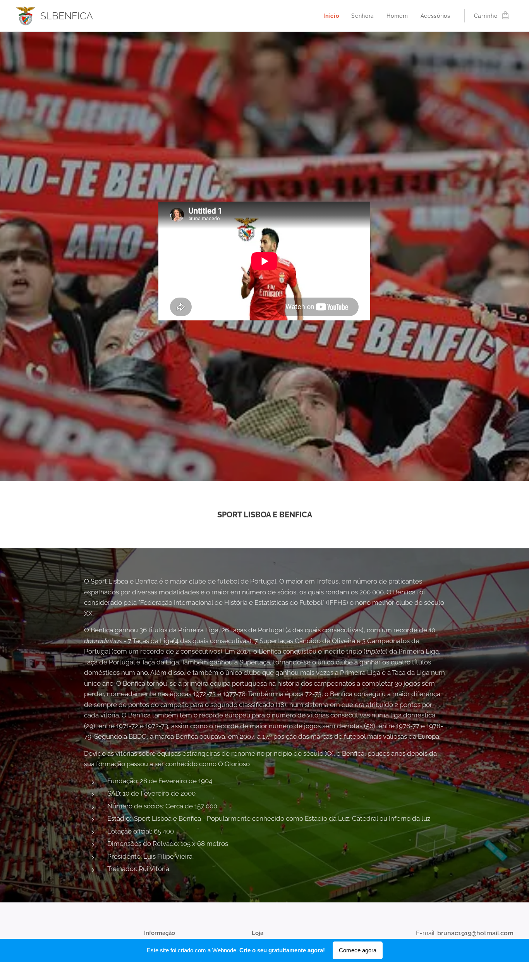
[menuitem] (333, 16)
